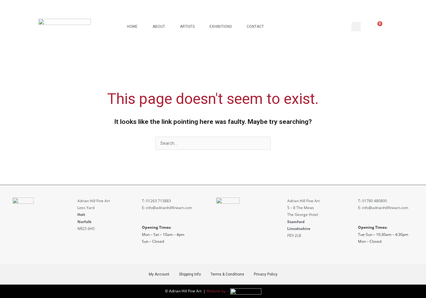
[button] (356, 26)
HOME (132, 26)
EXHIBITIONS (221, 26)
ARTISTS (187, 26)
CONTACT (255, 26)
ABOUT (158, 26)
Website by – (218, 291)
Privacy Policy (266, 274)
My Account (159, 274)
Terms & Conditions (227, 274)
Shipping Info (190, 274)
